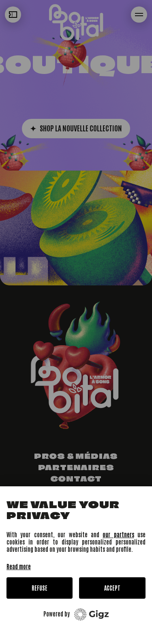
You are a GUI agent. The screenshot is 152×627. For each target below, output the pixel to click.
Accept (112, 587)
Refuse (39, 587)
